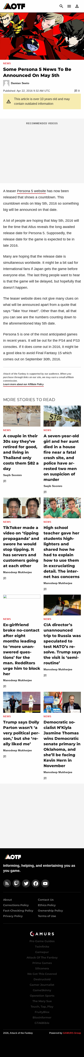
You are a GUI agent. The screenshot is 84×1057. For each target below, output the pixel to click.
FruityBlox (42, 1012)
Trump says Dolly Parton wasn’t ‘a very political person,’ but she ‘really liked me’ (21, 733)
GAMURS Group (72, 1033)
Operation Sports (42, 995)
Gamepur (42, 952)
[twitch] (16, 883)
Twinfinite (42, 946)
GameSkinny (42, 990)
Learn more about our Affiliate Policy (23, 384)
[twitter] (26, 883)
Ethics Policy (47, 905)
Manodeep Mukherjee (17, 572)
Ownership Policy (50, 910)
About (7, 899)
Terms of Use (47, 916)
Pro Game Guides (42, 941)
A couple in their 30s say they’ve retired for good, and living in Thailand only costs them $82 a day (21, 452)
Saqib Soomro (12, 475)
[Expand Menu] (69, 6)
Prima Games (42, 963)
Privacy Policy (13, 916)
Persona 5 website (31, 191)
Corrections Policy (16, 905)
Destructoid (42, 979)
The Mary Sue (42, 1001)
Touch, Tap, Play (42, 1006)
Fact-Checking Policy (18, 910)
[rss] (7, 883)
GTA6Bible (42, 1023)
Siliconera (42, 968)
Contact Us (46, 899)
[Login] (77, 6)
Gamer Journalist (42, 985)
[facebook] (36, 883)
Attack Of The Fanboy (42, 957)
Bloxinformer (42, 1017)
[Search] (61, 6)
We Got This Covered (42, 974)
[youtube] (45, 883)
